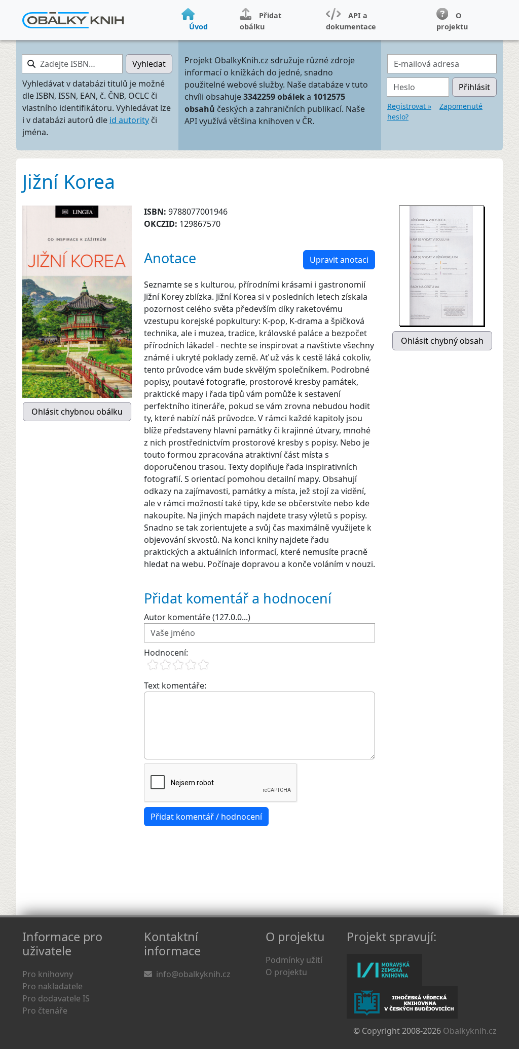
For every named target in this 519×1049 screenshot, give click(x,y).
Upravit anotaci (339, 259)
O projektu (286, 972)
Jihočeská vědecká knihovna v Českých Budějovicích (402, 1002)
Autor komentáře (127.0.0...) (197, 617)
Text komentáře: (175, 685)
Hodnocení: (166, 652)
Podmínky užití (294, 959)
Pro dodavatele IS (56, 998)
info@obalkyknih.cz (193, 974)
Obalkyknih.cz (470, 1030)
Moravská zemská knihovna (384, 970)
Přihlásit (474, 87)
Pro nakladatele (52, 986)
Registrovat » (409, 106)
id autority (129, 120)
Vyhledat (149, 63)
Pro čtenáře (44, 1010)
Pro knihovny (47, 974)
